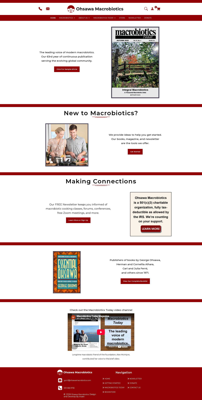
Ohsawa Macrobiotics (80, 394)
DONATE (148, 18)
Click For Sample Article (67, 69)
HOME (53, 18)
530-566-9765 (69, 388)
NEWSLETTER (135, 18)
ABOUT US (83, 18)
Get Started (135, 152)
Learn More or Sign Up (78, 220)
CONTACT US (135, 388)
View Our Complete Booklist (135, 281)
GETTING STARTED (113, 383)
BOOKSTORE (110, 392)
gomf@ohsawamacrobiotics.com (77, 380)
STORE (122, 18)
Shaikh (82, 397)
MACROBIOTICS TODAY (103, 18)
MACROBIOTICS (66, 18)
